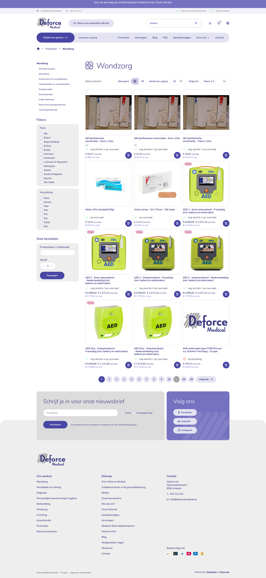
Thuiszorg (42, 509)
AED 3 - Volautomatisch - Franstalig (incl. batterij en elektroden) (153, 279)
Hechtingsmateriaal (48, 109)
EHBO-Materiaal (46, 99)
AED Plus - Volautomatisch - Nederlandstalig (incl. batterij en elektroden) (148, 351)
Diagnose (42, 492)
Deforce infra (109, 531)
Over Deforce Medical (114, 481)
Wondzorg (42, 63)
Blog (154, 37)
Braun (47, 137)
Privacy (64, 572)
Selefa (47, 170)
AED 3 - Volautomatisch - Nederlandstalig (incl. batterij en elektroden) (205, 279)
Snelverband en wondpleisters (53, 79)
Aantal (44, 259)
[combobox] (168, 23)
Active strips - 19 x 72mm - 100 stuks (154, 209)
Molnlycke (49, 166)
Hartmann (49, 157)
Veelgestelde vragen (113, 542)
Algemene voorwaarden (80, 572)
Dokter (128, 412)
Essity (47, 149)
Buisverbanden (46, 94)
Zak (46, 226)
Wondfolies (44, 74)
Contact (219, 37)
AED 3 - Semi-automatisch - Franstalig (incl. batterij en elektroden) (204, 211)
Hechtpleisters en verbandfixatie (54, 84)
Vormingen (141, 37)
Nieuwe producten (47, 531)
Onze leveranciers (111, 498)
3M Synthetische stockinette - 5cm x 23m (157, 138)
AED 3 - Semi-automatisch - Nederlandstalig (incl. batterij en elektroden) (99, 280)
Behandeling (43, 503)
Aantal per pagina (158, 81)
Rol (45, 214)
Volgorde (194, 81)
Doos (46, 198)
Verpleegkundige (144, 412)
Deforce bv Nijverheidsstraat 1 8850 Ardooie (177, 485)
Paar (46, 206)
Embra (47, 145)
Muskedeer (212, 572)
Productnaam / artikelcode (55, 247)
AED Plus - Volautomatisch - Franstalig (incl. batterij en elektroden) (106, 350)
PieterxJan (224, 572)
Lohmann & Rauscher (55, 161)
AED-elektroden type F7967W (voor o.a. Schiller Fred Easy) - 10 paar (202, 350)
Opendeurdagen (182, 37)
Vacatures (107, 548)
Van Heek (49, 182)
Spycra (47, 178)
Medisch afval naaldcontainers (118, 525)
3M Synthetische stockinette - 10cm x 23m (99, 140)
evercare (49, 153)
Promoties (123, 37)
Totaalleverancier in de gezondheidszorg (124, 487)
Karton (47, 202)
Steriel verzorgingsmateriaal (52, 104)
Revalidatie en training (49, 487)
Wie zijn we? (108, 503)
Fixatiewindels (45, 89)
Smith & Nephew (53, 174)
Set (46, 218)
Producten (51, 48)
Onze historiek (109, 509)
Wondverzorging (47, 68)
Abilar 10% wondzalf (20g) (99, 209)
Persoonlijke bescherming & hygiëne (57, 498)
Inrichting (42, 514)
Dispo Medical (51, 141)
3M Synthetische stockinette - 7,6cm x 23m (197, 140)
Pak (46, 210)
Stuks (47, 222)
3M (45, 133)
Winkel (105, 492)
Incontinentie (44, 520)
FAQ (165, 37)
